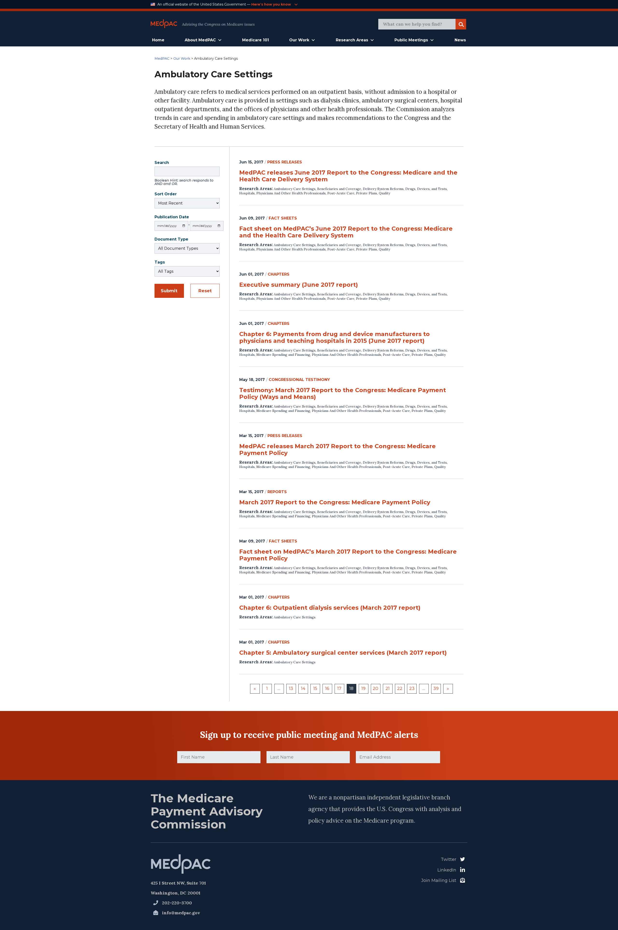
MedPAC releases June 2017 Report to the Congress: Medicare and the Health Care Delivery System (348, 176)
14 (303, 688)
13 (291, 688)
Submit (169, 290)
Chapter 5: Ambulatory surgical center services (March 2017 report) (343, 652)
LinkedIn (446, 870)
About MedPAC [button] (200, 40)
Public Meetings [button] (411, 40)
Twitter (448, 859)
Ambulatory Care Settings (295, 189)
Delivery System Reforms (383, 189)
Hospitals (247, 193)
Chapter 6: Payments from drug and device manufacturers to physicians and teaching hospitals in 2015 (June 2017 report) (334, 337)
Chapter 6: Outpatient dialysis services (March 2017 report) (330, 607)
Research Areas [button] (352, 40)
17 (339, 688)
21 (388, 688)
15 (315, 688)
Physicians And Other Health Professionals (291, 193)
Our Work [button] (299, 40)
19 (363, 688)
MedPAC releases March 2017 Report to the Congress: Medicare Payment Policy (337, 449)
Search (183, 173)
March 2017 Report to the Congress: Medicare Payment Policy (334, 502)
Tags (159, 262)
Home (158, 40)
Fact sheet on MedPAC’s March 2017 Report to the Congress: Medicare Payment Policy (348, 555)
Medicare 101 (255, 40)
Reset (205, 290)
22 (399, 688)
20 (375, 688)
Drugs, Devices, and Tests (426, 189)
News (460, 40)
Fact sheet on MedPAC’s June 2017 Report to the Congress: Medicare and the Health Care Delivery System (346, 232)
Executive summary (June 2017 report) (298, 284)
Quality (384, 193)
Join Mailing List (438, 880)
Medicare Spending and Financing (283, 354)
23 (411, 688)
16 (327, 688)
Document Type (171, 240)
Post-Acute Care (340, 193)
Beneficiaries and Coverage (339, 189)
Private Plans (366, 193)
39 (436, 688)
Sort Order (165, 194)
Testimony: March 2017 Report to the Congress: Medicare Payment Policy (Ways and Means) (342, 393)
